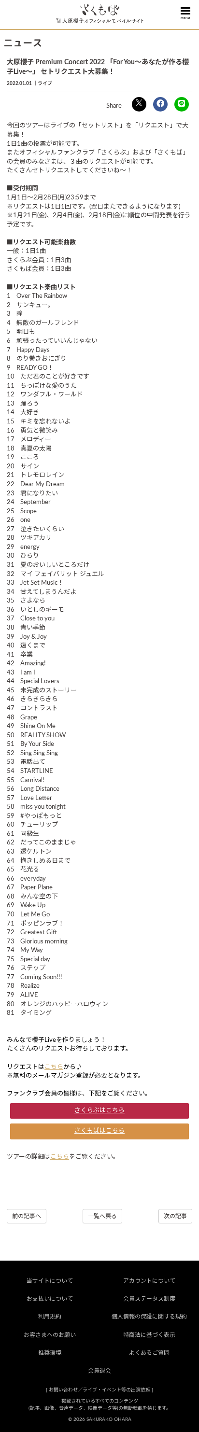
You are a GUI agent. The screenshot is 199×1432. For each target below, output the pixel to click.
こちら (53, 1067)
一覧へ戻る (102, 1216)
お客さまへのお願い (50, 1335)
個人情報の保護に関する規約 (149, 1317)
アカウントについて (149, 1281)
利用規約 (49, 1317)
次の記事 (175, 1216)
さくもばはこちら (99, 1131)
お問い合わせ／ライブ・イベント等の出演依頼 (99, 1390)
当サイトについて (50, 1281)
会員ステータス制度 (149, 1299)
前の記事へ (26, 1216)
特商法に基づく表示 (149, 1335)
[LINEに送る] (181, 104)
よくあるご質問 (149, 1353)
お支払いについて (50, 1299)
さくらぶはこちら (99, 1111)
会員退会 (99, 1371)
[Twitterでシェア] (139, 104)
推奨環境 (49, 1353)
